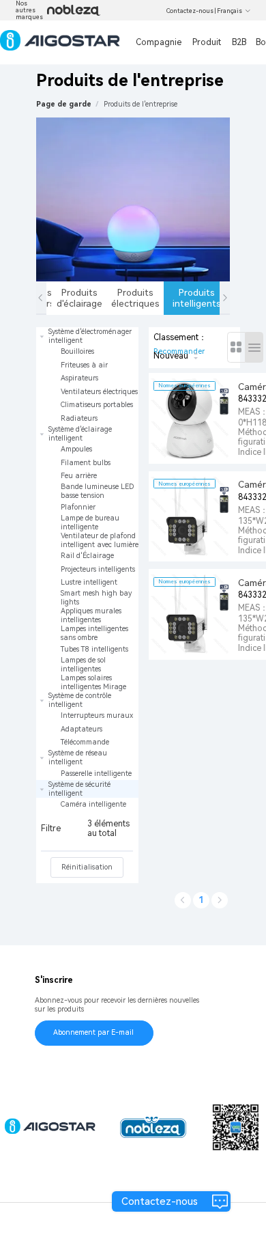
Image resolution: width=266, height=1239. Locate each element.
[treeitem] (87, 376)
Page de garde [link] (63, 104)
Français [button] (229, 11)
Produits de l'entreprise (140, 104)
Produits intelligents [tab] (196, 298)
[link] (140, 104)
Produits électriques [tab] (135, 298)
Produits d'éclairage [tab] (79, 298)
